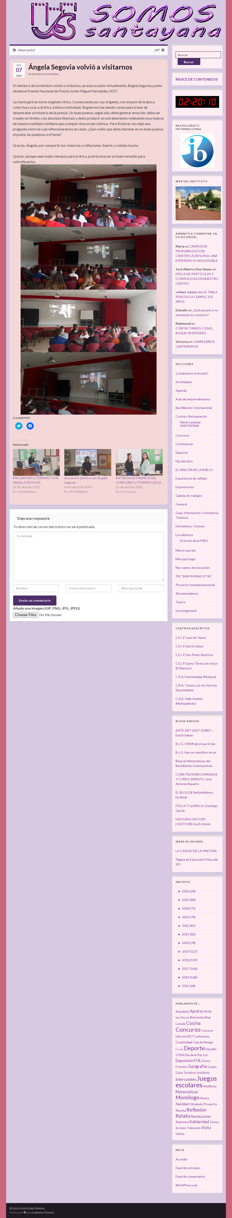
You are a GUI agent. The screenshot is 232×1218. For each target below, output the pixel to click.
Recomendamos (187, 593)
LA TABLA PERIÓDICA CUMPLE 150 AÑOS (197, 296)
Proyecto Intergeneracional (195, 585)
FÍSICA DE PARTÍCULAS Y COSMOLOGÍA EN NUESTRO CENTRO (197, 278)
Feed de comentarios (190, 1176)
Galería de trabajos (189, 495)
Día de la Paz (194, 1055)
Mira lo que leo (186, 550)
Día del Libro (184, 461)
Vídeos (180, 1134)
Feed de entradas (188, 1168)
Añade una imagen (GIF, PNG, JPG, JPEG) (46, 608)
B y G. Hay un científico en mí (196, 752)
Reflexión (196, 1109)
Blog (207, 1017)
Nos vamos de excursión (193, 567)
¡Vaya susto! (26, 50)
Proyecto (210, 1104)
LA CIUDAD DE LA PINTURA (196, 851)
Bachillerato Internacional (194, 408)
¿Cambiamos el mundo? (192, 373)
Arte (207, 1011)
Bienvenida (197, 1017)
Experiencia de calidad (191, 478)
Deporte (182, 452)
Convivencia (184, 444)
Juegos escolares (196, 1081)
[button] (89, 195)
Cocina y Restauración (191, 416)
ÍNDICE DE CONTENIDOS (197, 79)
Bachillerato (182, 1017)
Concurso (182, 435)
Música (204, 1098)
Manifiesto (209, 1086)
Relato (183, 1116)
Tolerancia (194, 1128)
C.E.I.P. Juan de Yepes (191, 637)
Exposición (184, 1060)
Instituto (203, 1072)
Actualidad (182, 1011)
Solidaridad (199, 1121)
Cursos (179, 1049)
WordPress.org (186, 1185)
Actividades (52, 74)
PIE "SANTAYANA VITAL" (194, 576)
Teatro (180, 602)
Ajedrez (197, 1011)
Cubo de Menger (203, 1042)
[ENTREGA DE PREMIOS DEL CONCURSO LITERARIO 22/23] (139, 462)
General (181, 504)
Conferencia (201, 1036)
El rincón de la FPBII (194, 541)
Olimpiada (196, 1104)
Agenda (181, 390)
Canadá (181, 1024)
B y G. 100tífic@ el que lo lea (195, 744)
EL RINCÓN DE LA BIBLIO (194, 470)
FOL (197, 1060)
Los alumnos (184, 535)
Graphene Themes (42, 1212)
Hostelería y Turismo (190, 526)
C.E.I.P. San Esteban (189, 646)
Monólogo (187, 1097)
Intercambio (186, 1079)
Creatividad (184, 1042)
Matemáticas (187, 1092)
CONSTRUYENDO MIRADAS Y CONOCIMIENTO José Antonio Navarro (197, 779)
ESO (205, 1055)
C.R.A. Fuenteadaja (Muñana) (196, 677)
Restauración (201, 1116)
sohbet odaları (187, 292)
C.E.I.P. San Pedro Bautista (194, 655)
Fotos (206, 1061)
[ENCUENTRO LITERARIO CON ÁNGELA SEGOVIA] (36, 462)
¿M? (157, 50)
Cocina (193, 1023)
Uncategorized (186, 611)
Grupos (212, 1067)
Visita (206, 1127)
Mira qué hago (186, 559)
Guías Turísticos (186, 1072)
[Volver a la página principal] (124, 21)
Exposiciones (185, 487)
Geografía (197, 1066)
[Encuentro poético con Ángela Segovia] (87, 462)
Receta (181, 1110)
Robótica (182, 1122)
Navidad (182, 1104)
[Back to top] (221, 1207)
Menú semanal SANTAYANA (190, 424)
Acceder (182, 1159)
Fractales (181, 1067)
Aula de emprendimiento (193, 399)
